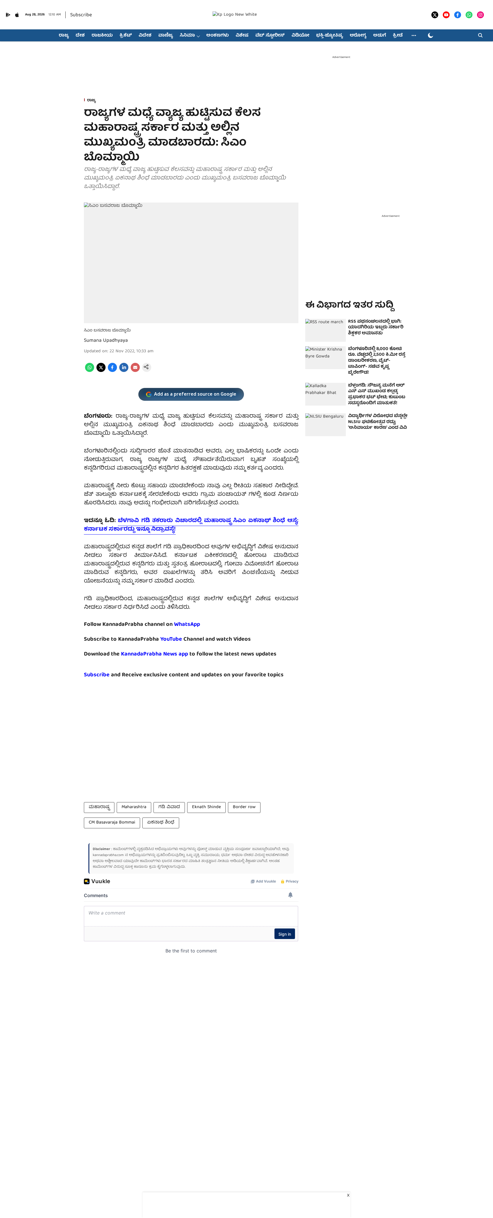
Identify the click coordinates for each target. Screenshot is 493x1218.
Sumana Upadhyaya (106, 340)
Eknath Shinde (206, 807)
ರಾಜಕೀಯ (102, 36)
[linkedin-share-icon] (123, 371)
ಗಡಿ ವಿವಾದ (169, 807)
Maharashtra (134, 807)
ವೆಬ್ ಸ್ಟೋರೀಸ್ (270, 36)
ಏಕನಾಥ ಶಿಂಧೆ (160, 823)
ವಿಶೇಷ (242, 36)
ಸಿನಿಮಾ (187, 36)
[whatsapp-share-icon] (89, 371)
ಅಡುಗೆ (379, 36)
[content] (182, 639)
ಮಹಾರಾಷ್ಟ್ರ (99, 807)
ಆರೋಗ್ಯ (358, 36)
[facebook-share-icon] (112, 371)
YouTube (171, 639)
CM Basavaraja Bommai (112, 823)
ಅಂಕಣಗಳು (217, 36)
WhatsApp (187, 625)
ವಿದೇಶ (145, 36)
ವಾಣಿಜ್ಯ (165, 36)
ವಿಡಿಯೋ (300, 36)
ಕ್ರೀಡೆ (398, 36)
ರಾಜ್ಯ (64, 36)
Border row (244, 807)
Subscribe (81, 15)
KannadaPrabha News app (154, 654)
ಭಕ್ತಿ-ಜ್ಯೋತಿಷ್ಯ (329, 36)
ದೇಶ (80, 36)
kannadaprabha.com (108, 855)
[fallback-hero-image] (325, 330)
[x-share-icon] (101, 371)
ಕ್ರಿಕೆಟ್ (126, 36)
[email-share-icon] (135, 371)
